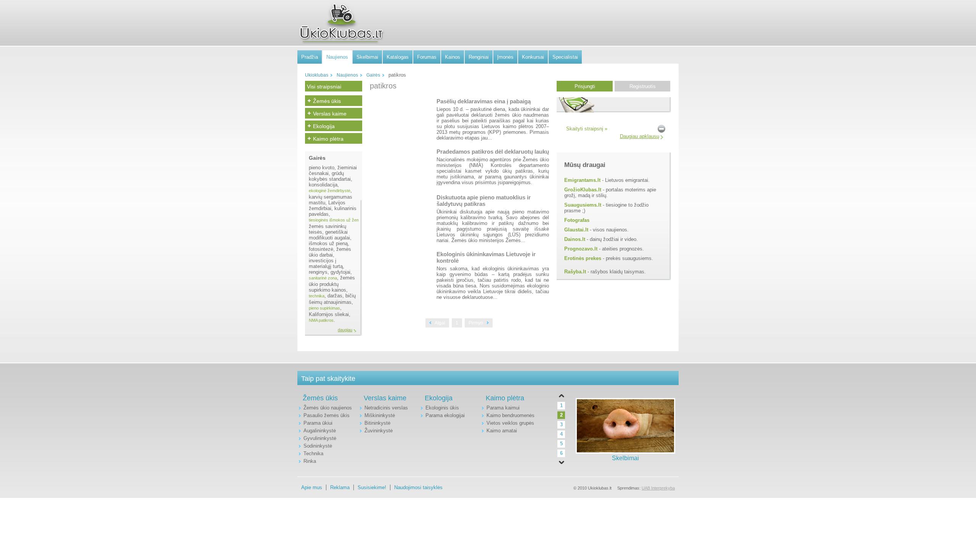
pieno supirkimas (324, 308)
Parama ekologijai (445, 415)
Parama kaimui (503, 408)
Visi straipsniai (324, 86)
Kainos (452, 57)
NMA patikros (321, 320)
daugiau (345, 329)
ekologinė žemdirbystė (329, 190)
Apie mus (311, 487)
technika (316, 296)
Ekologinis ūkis (442, 408)
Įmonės (505, 57)
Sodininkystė (317, 446)
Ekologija (324, 126)
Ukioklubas (316, 75)
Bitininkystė (377, 423)
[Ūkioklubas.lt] (341, 23)
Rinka (309, 461)
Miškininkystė (379, 415)
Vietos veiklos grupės (510, 423)
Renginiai (479, 57)
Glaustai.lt (576, 230)
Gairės (373, 75)
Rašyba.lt (575, 271)
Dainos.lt (574, 239)
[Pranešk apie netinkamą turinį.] (661, 128)
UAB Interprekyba (658, 488)
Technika (313, 453)
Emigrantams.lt (582, 180)
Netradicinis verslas (386, 408)
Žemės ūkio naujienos (327, 408)
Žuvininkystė (378, 430)
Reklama (340, 487)
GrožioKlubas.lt (582, 190)
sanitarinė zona (323, 278)
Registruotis (642, 86)
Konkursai (533, 57)
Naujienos (337, 57)
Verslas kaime (330, 114)
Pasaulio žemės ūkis (326, 415)
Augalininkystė (319, 430)
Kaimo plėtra (328, 139)
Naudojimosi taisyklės (418, 487)
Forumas (427, 57)
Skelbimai (367, 57)
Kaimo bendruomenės (510, 415)
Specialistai (565, 57)
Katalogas (398, 57)
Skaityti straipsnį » (586, 129)
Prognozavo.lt (580, 249)
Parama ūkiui (317, 423)
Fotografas (576, 220)
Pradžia (309, 57)
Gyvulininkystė (319, 438)
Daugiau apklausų (639, 136)
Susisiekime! (372, 487)
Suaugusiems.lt (582, 205)
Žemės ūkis (327, 101)
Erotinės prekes (582, 258)
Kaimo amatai (501, 430)
